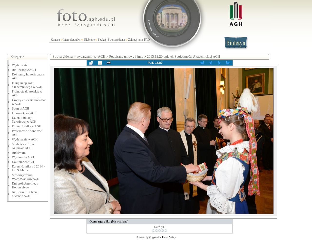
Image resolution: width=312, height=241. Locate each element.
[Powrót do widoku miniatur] (91, 62)
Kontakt (55, 39)
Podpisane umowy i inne (126, 56)
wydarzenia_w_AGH (91, 56)
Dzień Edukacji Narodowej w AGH (24, 119)
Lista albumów (71, 39)
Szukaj (102, 39)
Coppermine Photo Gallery (162, 237)
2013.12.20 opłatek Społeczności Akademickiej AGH (183, 56)
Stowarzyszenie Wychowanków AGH (25, 177)
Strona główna (116, 39)
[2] (156, 230)
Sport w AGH (20, 108)
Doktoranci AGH (23, 162)
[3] (159, 230)
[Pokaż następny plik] (219, 62)
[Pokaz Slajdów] (108, 62)
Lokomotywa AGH (24, 113)
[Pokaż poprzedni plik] (210, 62)
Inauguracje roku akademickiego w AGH (27, 85)
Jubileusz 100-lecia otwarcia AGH (25, 194)
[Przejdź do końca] (228, 62)
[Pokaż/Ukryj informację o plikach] (100, 62)
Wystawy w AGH (23, 157)
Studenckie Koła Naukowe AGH (23, 146)
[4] (162, 230)
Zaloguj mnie (135, 39)
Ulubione (89, 39)
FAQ (147, 39)
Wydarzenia (20, 65)
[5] (165, 230)
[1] (153, 230)
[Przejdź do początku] (201, 62)
